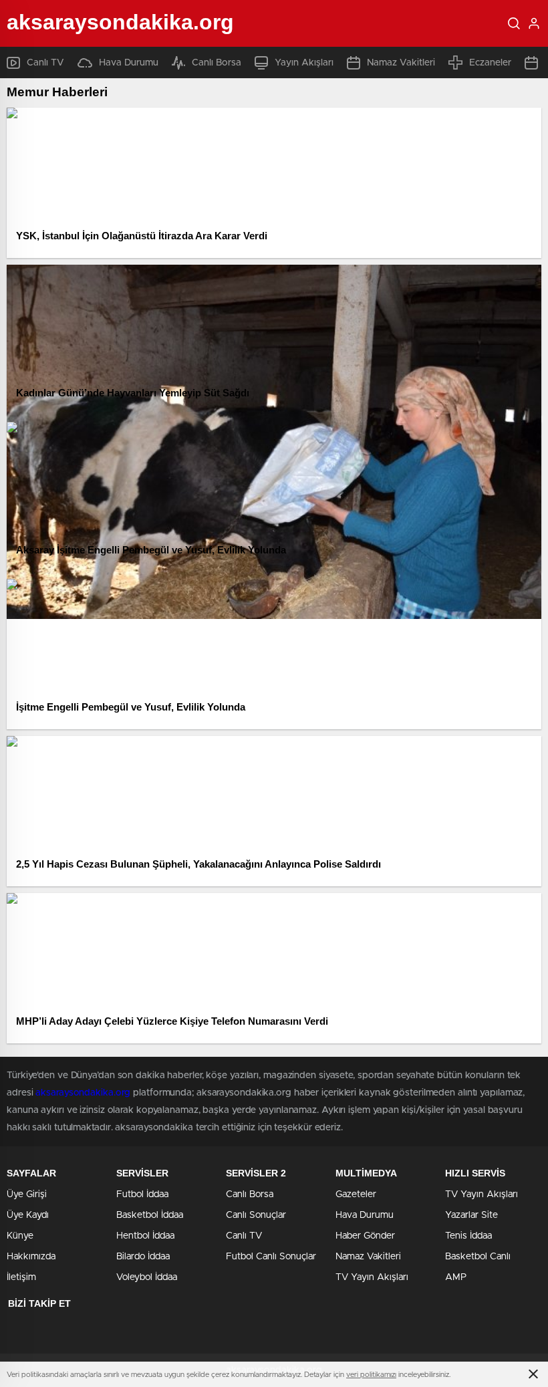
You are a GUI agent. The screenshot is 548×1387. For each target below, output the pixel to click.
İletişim (21, 1277)
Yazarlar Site (471, 1215)
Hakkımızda (31, 1256)
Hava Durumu (128, 63)
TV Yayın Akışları (371, 1277)
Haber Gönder (365, 1236)
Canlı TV (45, 63)
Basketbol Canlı (478, 1256)
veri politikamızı (371, 1374)
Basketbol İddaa (149, 1215)
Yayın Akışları (304, 63)
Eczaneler (490, 63)
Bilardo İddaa (143, 1256)
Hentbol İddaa (145, 1236)
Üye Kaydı (28, 1215)
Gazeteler (355, 1194)
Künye (20, 1236)
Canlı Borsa (216, 63)
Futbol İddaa (142, 1194)
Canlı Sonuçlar (256, 1215)
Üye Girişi (27, 1194)
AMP (455, 1277)
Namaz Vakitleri (401, 63)
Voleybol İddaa (146, 1277)
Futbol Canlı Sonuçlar (271, 1256)
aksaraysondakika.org (82, 1093)
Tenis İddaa (468, 1236)
